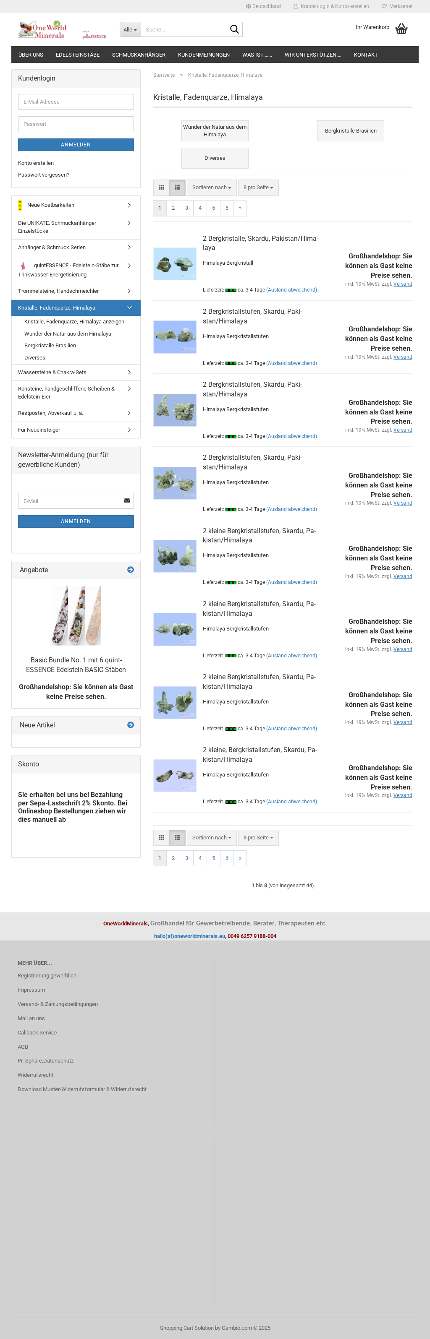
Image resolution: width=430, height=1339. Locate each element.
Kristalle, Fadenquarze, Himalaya (56, 308)
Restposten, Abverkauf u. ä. (50, 413)
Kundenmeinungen (204, 55)
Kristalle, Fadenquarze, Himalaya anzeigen (74, 321)
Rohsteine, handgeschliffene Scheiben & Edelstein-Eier (66, 393)
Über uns (30, 55)
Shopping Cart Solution (187, 1328)
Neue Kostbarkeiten (50, 205)
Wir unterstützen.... (313, 55)
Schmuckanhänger (138, 55)
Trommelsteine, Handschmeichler (58, 291)
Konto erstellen (36, 163)
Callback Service (37, 1032)
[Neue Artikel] (130, 725)
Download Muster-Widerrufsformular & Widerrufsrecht (82, 1089)
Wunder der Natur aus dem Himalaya (67, 334)
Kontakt (366, 55)
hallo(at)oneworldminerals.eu (189, 936)
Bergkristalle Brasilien (50, 345)
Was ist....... (257, 55)
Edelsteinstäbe (78, 55)
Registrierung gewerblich (47, 975)
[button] (263, 6)
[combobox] (212, 188)
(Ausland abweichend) (291, 290)
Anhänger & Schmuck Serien (52, 247)
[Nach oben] (407, 1326)
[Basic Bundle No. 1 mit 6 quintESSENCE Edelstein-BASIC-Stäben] (76, 616)
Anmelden (76, 145)
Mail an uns (31, 1018)
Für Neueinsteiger (39, 430)
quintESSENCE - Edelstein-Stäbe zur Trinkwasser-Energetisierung (68, 270)
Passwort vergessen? (43, 175)
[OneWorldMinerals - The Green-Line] (62, 29)
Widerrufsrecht (35, 1075)
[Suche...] (235, 29)
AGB (23, 1047)
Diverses (34, 357)
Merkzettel (399, 6)
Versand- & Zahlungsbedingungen (58, 1004)
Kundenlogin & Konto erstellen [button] (333, 6)
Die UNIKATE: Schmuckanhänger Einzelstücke (57, 227)
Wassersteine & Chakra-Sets (52, 372)
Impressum (31, 990)
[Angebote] (130, 570)
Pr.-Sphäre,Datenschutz (45, 1061)
